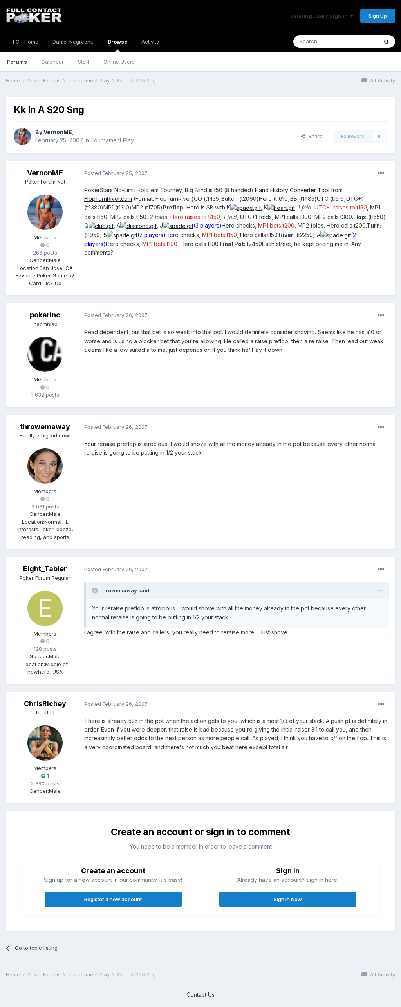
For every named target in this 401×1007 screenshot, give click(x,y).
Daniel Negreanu (73, 41)
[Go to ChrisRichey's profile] (45, 743)
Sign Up (377, 16)
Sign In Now (288, 899)
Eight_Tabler (45, 569)
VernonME (57, 132)
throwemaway (45, 426)
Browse (117, 41)
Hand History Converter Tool (292, 190)
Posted (116, 173)
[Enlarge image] (245, 207)
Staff (83, 61)
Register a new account (113, 899)
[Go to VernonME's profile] (22, 136)
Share (314, 136)
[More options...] (381, 173)
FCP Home (25, 41)
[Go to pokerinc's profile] (45, 354)
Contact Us (200, 994)
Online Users (119, 61)
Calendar (52, 61)
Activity (150, 41)
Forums (17, 61)
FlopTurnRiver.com (108, 198)
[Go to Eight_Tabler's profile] (45, 608)
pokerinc (45, 315)
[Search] (386, 41)
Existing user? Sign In (320, 16)
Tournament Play (112, 140)
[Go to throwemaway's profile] (45, 466)
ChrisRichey (45, 703)
